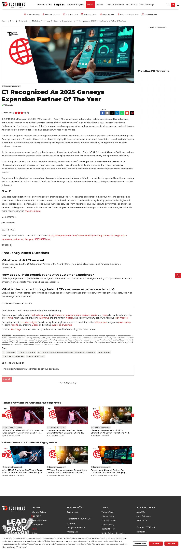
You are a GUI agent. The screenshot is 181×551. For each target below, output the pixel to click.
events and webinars (62, 325)
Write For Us (141, 520)
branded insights (29, 322)
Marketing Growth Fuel (79, 518)
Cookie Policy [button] (86, 544)
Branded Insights (75, 4)
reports (14, 325)
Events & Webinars (115, 4)
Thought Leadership (76, 527)
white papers (101, 322)
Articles (99, 4)
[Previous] (3, 415)
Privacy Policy (108, 516)
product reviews (82, 315)
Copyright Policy (109, 520)
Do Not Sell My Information (113, 533)
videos (35, 325)
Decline (155, 544)
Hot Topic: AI (131, 4)
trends (93, 315)
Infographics (72, 531)
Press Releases (143, 516)
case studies (124, 322)
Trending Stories (39, 520)
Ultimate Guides (44, 4)
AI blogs (69, 317)
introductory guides (63, 315)
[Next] (132, 415)
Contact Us (141, 531)
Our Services (72, 512)
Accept (171, 544)
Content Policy (108, 529)
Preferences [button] (21, 547)
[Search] (168, 4)
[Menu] (178, 4)
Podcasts (71, 523)
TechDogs (16, 329)
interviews (44, 317)
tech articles (37, 315)
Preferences (140, 544)
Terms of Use (108, 512)
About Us (140, 512)
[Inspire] (59, 4)
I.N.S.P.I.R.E (36, 516)
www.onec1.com (33, 211)
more (104, 315)
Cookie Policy (108, 524)
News (89, 4)
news (10, 317)
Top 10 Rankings (146, 4)
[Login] (173, 5)
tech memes (121, 317)
